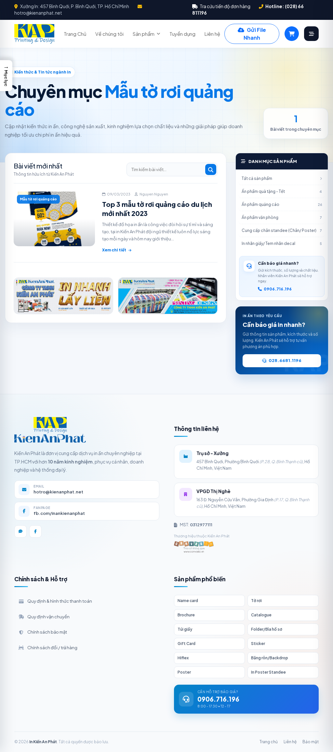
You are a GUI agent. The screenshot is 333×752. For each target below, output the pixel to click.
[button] (6, 75)
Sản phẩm (143, 34)
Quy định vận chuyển (48, 616)
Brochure (186, 614)
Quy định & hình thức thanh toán (59, 601)
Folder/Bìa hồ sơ (266, 629)
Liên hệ (212, 34)
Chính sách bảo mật (47, 632)
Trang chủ (269, 741)
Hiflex (183, 657)
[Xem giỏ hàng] (292, 33)
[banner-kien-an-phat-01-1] (63, 296)
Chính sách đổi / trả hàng (52, 647)
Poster (184, 672)
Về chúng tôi (109, 34)
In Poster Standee (268, 672)
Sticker (258, 643)
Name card (188, 600)
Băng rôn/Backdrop (269, 657)
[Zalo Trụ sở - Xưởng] (20, 531)
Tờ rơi (256, 600)
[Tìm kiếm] (210, 169)
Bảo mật (310, 741)
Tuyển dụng (182, 34)
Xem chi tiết (114, 250)
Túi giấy (185, 629)
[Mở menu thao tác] (311, 33)
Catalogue (261, 614)
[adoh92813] (167, 296)
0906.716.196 (278, 289)
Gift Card (186, 643)
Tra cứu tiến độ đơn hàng (224, 6)
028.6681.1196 (285, 360)
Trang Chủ (75, 34)
